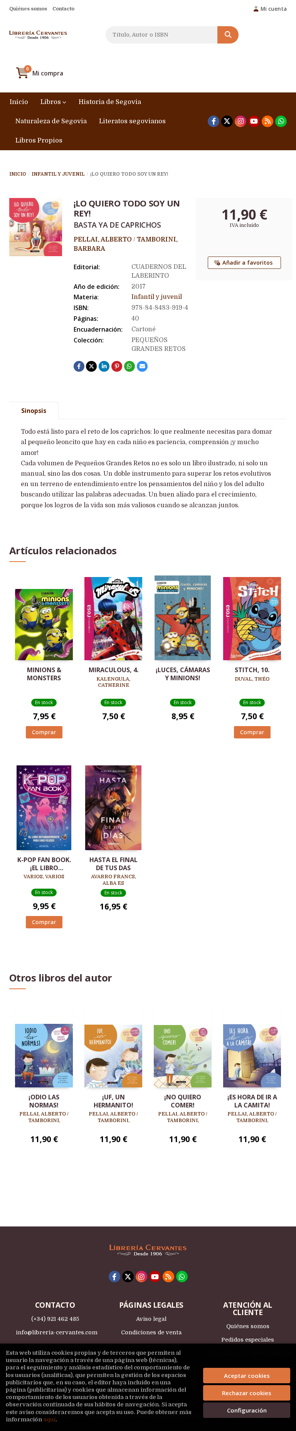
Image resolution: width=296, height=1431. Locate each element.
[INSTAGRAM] (240, 121)
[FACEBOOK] (213, 121)
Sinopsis (33, 410)
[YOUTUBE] (254, 121)
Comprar (44, 732)
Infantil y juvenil (58, 174)
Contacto (63, 9)
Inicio (17, 174)
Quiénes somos (28, 9)
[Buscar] (228, 35)
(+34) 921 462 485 (55, 1319)
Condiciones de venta (151, 1332)
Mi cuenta (274, 8)
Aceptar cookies (247, 1375)
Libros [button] (51, 102)
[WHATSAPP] (281, 121)
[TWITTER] (227, 121)
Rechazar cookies (246, 1393)
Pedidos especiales (247, 1340)
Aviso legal (151, 1319)
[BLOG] (267, 121)
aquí (49, 1419)
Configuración (247, 1410)
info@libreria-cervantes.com (57, 1332)
